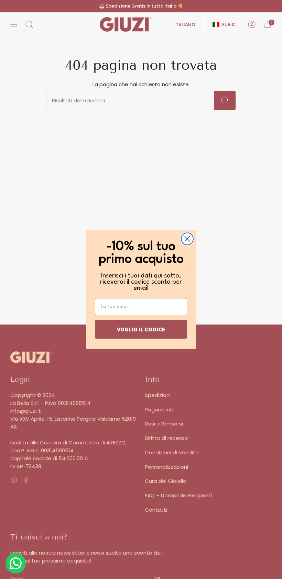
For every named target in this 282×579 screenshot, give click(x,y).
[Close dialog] (187, 239)
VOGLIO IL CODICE (141, 329)
